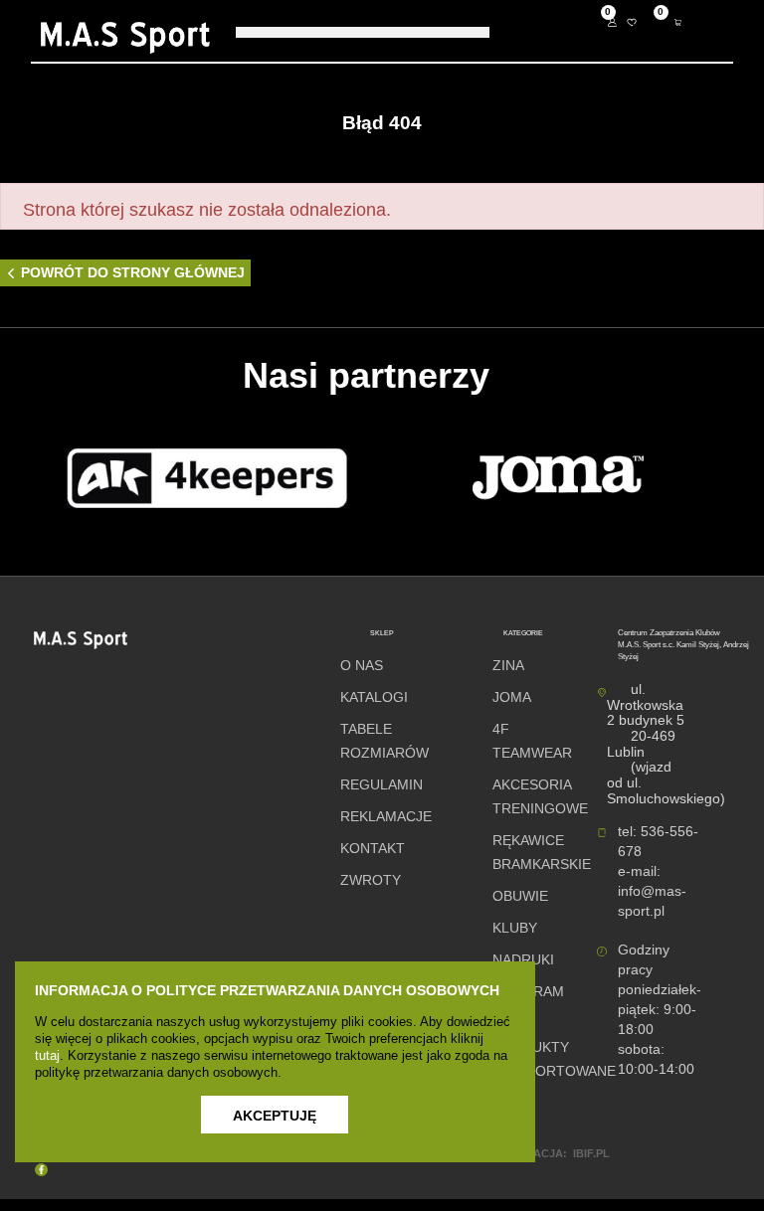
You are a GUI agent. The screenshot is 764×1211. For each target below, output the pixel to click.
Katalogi (374, 697)
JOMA (511, 697)
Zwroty (370, 880)
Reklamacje (386, 816)
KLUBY (514, 928)
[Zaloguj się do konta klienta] (616, 23)
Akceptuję (274, 1116)
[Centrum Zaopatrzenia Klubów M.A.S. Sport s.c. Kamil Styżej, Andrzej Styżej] (125, 38)
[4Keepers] (206, 478)
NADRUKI (523, 959)
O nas (361, 665)
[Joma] (558, 478)
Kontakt (372, 848)
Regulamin (381, 785)
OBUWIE (520, 896)
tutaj (47, 1055)
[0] (632, 23)
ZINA (508, 665)
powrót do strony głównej (133, 272)
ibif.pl (591, 1153)
